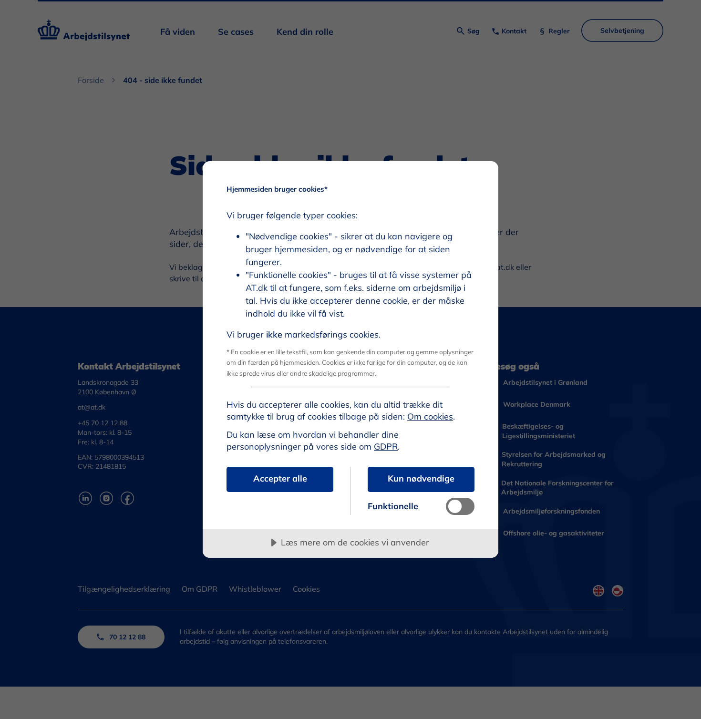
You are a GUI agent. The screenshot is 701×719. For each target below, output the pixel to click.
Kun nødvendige (421, 478)
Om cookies (430, 416)
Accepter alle (280, 478)
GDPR (386, 446)
